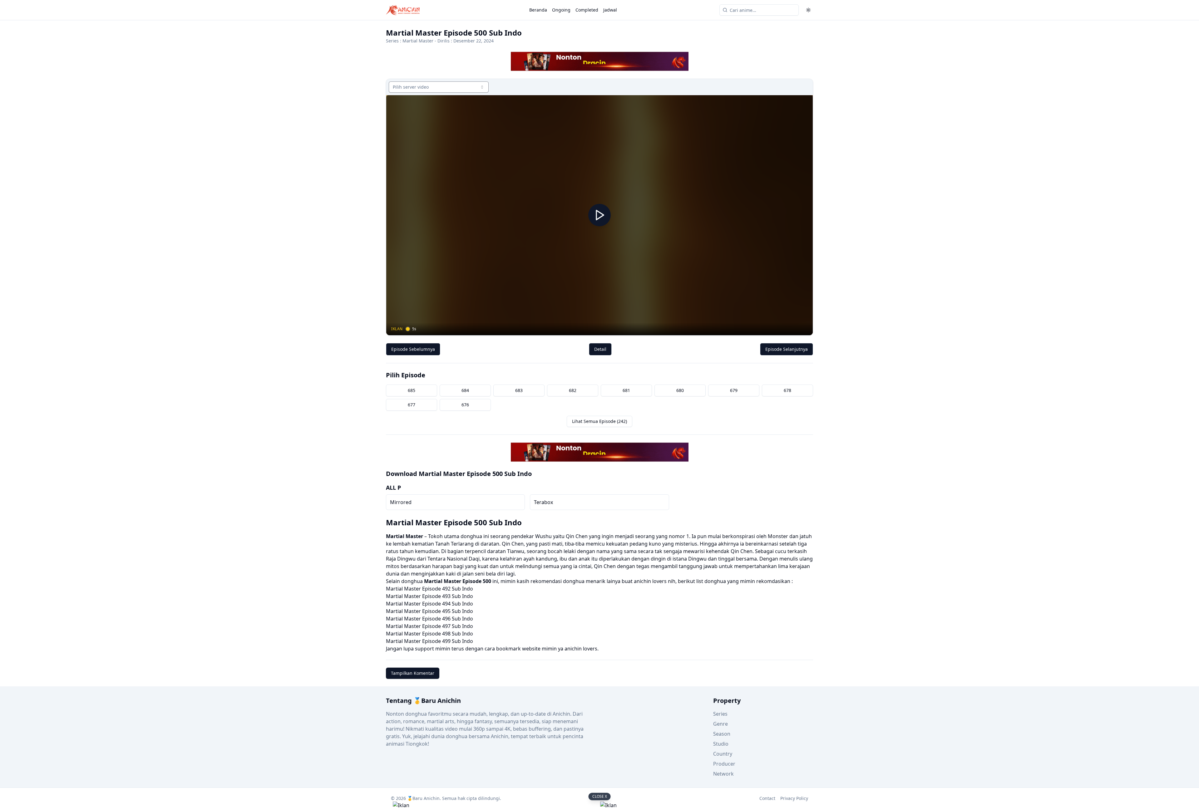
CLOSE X (599, 796)
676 (465, 405)
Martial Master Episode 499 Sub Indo (429, 641)
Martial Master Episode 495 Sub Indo (429, 611)
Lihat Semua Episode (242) (599, 421)
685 (411, 390)
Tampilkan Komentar (412, 673)
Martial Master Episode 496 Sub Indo (429, 618)
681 (626, 390)
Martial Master (417, 41)
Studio (720, 743)
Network (723, 773)
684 (465, 390)
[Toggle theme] (808, 10)
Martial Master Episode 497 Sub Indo (429, 626)
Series (720, 713)
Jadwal (610, 10)
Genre (720, 723)
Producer (724, 763)
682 (572, 390)
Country (722, 753)
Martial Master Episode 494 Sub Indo (429, 603)
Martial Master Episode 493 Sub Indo (429, 596)
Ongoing (561, 10)
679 (734, 390)
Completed (586, 10)
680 (680, 390)
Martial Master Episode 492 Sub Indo (429, 588)
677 (411, 405)
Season (721, 733)
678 (787, 390)
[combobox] (439, 87)
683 (519, 390)
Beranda (538, 10)
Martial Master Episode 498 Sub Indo (429, 633)
